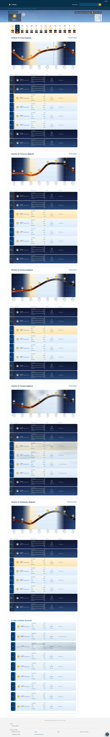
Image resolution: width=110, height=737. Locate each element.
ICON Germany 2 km (39, 734)
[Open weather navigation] (107, 734)
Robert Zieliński (15, 725)
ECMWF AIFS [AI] (84, 732)
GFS (58, 732)
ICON (36, 732)
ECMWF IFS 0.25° (16, 732)
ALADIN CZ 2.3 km (16, 734)
